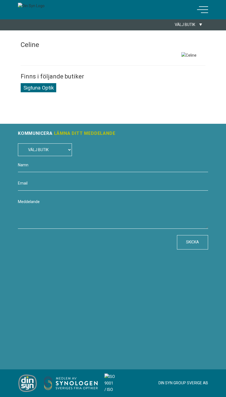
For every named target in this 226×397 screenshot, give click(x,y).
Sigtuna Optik (38, 88)
